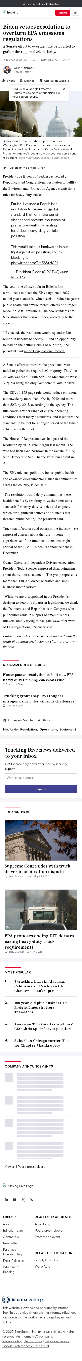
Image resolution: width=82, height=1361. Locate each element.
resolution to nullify (61, 182)
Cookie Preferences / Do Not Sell (25, 1346)
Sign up (63, 12)
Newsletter (10, 1243)
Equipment (68, 729)
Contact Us (11, 1237)
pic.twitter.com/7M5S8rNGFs (34, 262)
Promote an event (47, 1237)
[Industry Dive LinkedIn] (6, 1200)
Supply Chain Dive (48, 1260)
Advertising (42, 1224)
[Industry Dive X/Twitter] (23, 1200)
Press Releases (13, 1261)
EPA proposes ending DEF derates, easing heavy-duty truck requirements (40, 941)
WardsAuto (42, 1266)
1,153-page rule (30, 392)
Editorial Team (13, 1230)
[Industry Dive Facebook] (14, 1200)
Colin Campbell (24, 67)
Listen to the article (27, 167)
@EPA (53, 209)
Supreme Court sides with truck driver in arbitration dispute (37, 869)
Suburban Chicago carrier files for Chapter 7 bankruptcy (41, 1043)
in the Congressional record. (44, 350)
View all (10, 1167)
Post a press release (31, 1167)
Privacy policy (12, 1341)
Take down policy (57, 1341)
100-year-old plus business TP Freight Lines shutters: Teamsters (40, 1007)
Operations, (49, 729)
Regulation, (29, 729)
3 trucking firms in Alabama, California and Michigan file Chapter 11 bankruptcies (39, 986)
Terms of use (33, 1341)
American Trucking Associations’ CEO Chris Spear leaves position (43, 1026)
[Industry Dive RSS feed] (31, 1200)
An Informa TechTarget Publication (41, 3)
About (7, 1224)
